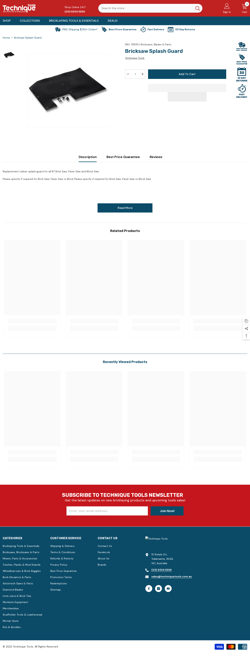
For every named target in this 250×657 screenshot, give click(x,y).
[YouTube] (168, 588)
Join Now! (167, 511)
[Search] (150, 8)
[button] (187, 96)
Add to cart (186, 74)
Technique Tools (134, 58)
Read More (125, 208)
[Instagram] (158, 588)
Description (88, 157)
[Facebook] (148, 588)
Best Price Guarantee (123, 157)
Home (6, 37)
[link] (32, 321)
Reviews (156, 157)
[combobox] (145, 8)
